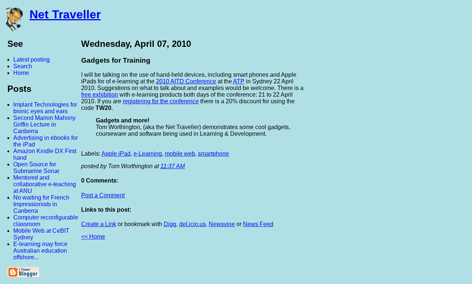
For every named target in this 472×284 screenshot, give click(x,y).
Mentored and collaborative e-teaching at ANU (44, 184)
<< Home (93, 236)
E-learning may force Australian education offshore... (40, 250)
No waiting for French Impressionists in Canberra (41, 204)
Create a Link (98, 224)
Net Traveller (65, 14)
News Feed (258, 224)
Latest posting (31, 59)
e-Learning (147, 153)
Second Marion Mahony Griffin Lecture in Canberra (44, 124)
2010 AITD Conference (186, 81)
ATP (238, 81)
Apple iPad (116, 153)
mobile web (180, 153)
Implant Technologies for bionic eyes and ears (45, 107)
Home (21, 73)
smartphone (213, 153)
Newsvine (222, 224)
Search (22, 66)
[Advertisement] (390, 148)
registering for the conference (161, 101)
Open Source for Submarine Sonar (36, 167)
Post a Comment (103, 195)
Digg (170, 224)
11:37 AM (172, 166)
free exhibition (99, 94)
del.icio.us (192, 224)
